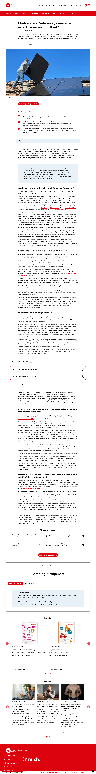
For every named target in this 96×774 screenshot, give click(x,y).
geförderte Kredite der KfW (31, 488)
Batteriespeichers (70, 208)
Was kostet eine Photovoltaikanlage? (59, 536)
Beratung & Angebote (27, 104)
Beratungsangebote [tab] (15, 583)
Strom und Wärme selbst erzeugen (24, 650)
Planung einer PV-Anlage (60, 210)
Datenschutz (74, 772)
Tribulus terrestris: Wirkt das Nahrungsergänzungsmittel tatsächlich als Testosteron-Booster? (71, 707)
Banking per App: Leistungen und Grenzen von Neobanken (47, 706)
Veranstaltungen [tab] (29, 583)
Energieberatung (24, 592)
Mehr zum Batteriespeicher (26, 419)
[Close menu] (21, 754)
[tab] (45, 673)
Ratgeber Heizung (55, 650)
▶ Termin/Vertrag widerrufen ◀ (49, 772)
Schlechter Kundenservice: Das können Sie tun (23, 706)
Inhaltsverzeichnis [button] (24, 141)
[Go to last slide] (7, 643)
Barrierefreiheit (84, 772)
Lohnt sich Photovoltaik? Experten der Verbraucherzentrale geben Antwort (59, 545)
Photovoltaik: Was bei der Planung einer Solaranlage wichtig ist (27, 536)
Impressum (64, 772)
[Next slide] (88, 643)
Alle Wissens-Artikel (46, 555)
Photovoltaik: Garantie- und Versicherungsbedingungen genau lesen (28, 545)
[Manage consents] (93, 771)
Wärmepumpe (54, 208)
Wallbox (44, 208)
